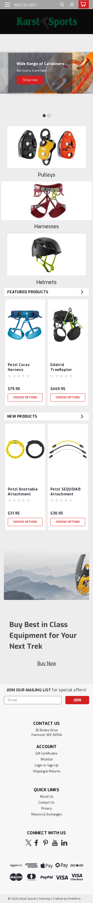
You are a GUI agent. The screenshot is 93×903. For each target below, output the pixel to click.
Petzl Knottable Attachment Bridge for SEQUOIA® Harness (23, 492)
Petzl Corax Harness (19, 367)
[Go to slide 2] (49, 115)
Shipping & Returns (46, 771)
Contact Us (46, 803)
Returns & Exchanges (46, 814)
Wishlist (47, 759)
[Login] (72, 5)
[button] (30, 80)
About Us (46, 797)
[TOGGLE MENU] (7, 5)
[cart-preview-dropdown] (82, 4)
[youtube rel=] (55, 842)
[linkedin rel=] (64, 842)
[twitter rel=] (28, 842)
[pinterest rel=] (45, 842)
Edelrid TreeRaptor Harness (61, 367)
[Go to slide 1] (44, 115)
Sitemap (44, 899)
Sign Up (52, 765)
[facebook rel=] (36, 842)
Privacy (46, 808)
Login (38, 765)
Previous (77, 292)
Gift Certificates (46, 753)
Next (82, 292)
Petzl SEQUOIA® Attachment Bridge (65, 492)
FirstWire (74, 899)
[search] (62, 5)
